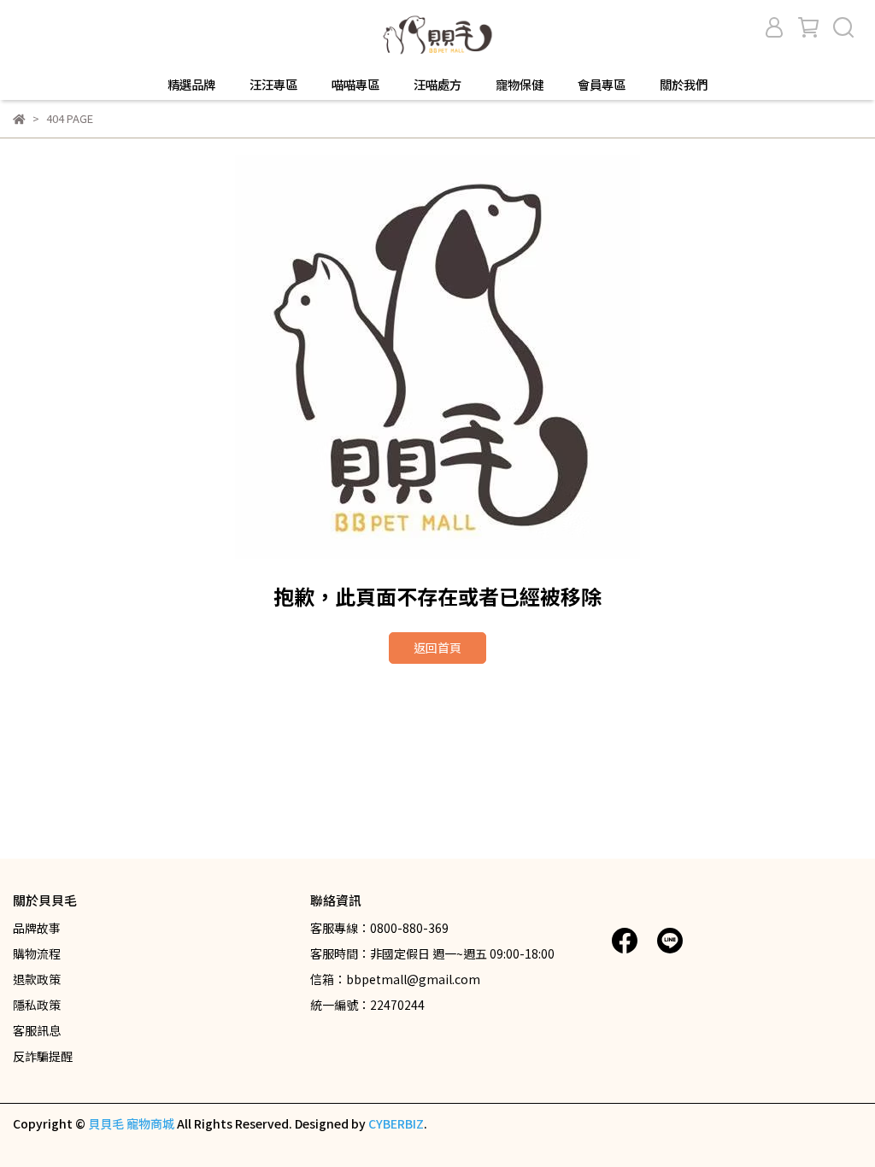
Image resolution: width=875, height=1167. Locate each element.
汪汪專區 (273, 84)
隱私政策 (37, 1004)
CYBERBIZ (396, 1123)
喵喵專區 (355, 84)
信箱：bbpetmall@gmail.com (395, 979)
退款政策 (37, 979)
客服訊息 (37, 1030)
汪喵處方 (437, 84)
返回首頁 (437, 647)
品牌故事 (37, 927)
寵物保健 (519, 84)
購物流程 (37, 953)
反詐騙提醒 (43, 1055)
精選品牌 (191, 84)
